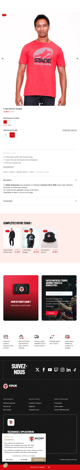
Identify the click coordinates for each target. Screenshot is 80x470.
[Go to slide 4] (42, 103)
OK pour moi (38, 459)
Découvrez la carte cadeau (21, 305)
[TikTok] (75, 370)
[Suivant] (77, 59)
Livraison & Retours (35, 403)
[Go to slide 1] (37, 103)
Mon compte (7, 410)
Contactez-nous (34, 410)
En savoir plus (8, 167)
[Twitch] (56, 370)
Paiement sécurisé (9, 403)
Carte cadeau (58, 406)
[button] (5, 465)
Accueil (5, 172)
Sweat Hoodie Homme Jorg (7, 251)
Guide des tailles (70, 130)
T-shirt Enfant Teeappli (26, 251)
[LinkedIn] (69, 370)
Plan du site (7, 406)
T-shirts (31, 172)
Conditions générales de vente (68, 459)
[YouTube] (50, 370)
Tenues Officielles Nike (61, 410)
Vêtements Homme (21, 172)
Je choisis (24, 459)
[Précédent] (3, 59)
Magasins (32, 406)
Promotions (58, 403)
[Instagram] (62, 370)
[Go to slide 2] (39, 103)
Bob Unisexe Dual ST (45, 251)
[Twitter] (37, 370)
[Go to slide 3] (40, 103)
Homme (12, 172)
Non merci (9, 459)
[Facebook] (44, 370)
